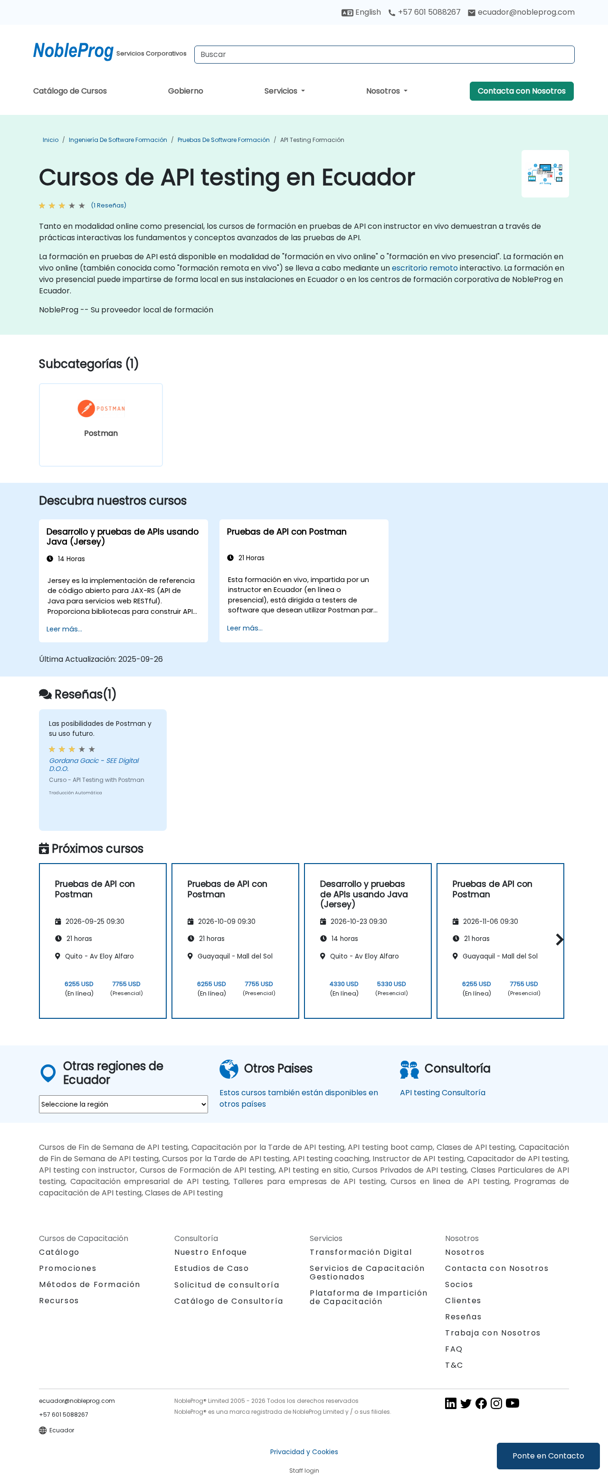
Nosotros (384, 90)
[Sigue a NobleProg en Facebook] (481, 1403)
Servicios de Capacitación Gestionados (367, 1272)
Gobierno (185, 90)
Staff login (304, 1471)
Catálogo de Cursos (70, 90)
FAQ (454, 1349)
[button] (557, 939)
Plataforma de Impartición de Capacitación (369, 1297)
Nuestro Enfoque (210, 1252)
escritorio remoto (425, 268)
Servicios (282, 90)
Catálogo (59, 1252)
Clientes (463, 1300)
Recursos (59, 1300)
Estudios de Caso (211, 1268)
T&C (454, 1365)
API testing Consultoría (442, 1092)
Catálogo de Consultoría (229, 1301)
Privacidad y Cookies (304, 1452)
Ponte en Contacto (548, 1455)
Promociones (68, 1268)
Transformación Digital (361, 1252)
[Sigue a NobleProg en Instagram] (496, 1403)
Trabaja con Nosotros (493, 1332)
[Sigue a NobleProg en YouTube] (512, 1403)
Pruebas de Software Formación (224, 140)
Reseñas (463, 1316)
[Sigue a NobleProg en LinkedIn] (450, 1403)
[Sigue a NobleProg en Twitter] (466, 1403)
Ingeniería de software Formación (118, 140)
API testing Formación (312, 140)
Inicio (50, 140)
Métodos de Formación (90, 1284)
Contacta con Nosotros (522, 90)
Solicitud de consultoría (226, 1285)
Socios (459, 1284)
